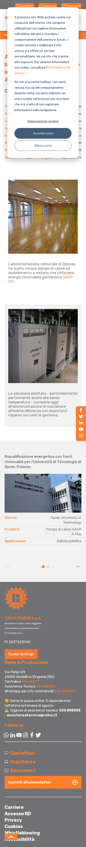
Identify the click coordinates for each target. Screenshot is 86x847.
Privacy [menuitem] (13, 820)
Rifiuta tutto (43, 145)
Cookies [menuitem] (14, 826)
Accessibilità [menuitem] (19, 839)
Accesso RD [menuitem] (18, 813)
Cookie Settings (21, 654)
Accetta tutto (43, 133)
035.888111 (30, 681)
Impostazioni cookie (43, 121)
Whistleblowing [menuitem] (22, 833)
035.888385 (45, 686)
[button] (43, 566)
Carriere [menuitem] (14, 807)
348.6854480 (65, 691)
